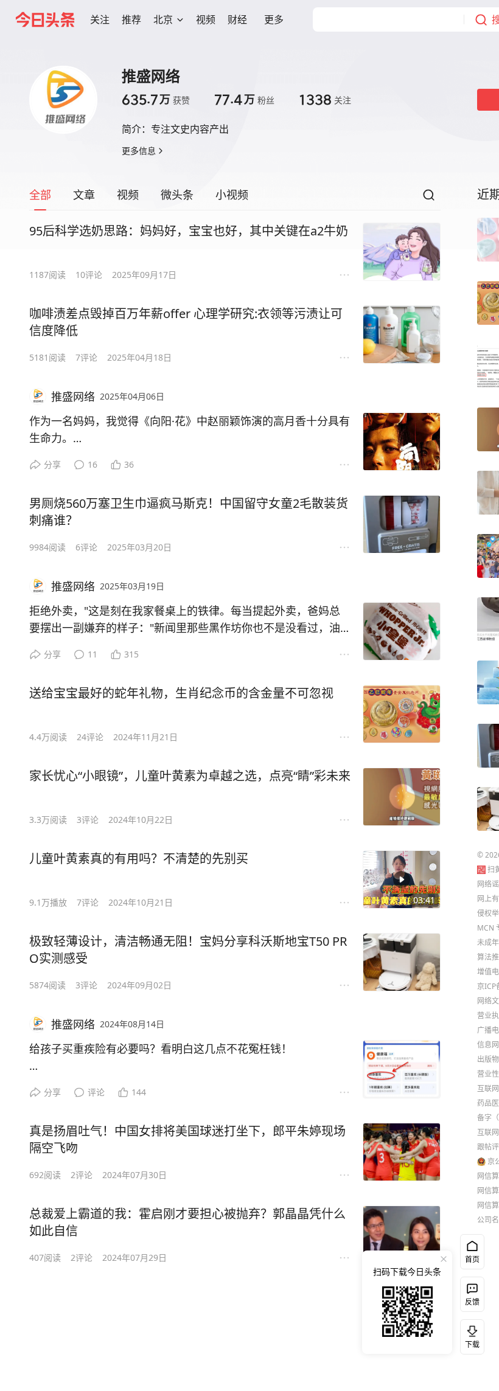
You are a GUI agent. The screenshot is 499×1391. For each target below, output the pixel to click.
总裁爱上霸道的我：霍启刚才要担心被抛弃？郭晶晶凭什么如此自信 (187, 1222)
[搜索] (428, 198)
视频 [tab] (128, 194)
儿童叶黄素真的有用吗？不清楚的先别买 (138, 858)
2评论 (81, 1175)
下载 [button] (470, 1334)
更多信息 (139, 150)
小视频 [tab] (231, 194)
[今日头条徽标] (45, 19)
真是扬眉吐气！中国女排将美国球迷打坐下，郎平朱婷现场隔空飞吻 (187, 1139)
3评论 (88, 819)
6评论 (86, 547)
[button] (100, 19)
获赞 (156, 99)
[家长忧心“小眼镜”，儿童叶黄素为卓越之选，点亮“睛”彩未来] (401, 796)
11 (92, 654)
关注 (325, 99)
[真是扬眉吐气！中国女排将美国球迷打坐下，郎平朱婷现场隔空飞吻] (401, 1152)
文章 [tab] (84, 194)
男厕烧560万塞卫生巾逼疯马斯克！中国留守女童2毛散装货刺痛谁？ (188, 512)
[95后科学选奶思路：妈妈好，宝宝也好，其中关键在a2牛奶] (401, 251)
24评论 (90, 737)
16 (92, 464)
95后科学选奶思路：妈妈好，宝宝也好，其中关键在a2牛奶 (188, 231)
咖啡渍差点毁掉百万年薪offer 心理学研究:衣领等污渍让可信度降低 (186, 322)
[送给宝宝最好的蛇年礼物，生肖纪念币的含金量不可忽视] (401, 714)
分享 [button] (52, 464)
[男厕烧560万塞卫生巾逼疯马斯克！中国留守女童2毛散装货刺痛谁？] (401, 524)
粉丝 (244, 99)
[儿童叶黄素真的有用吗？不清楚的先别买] (401, 879)
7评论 (86, 357)
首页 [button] (472, 1259)
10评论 (88, 274)
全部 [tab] (40, 194)
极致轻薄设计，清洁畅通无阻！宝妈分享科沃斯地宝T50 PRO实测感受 (188, 949)
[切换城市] (180, 19)
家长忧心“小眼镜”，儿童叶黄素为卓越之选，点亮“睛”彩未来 (190, 776)
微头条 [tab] (177, 194)
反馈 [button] (472, 1302)
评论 (96, 1092)
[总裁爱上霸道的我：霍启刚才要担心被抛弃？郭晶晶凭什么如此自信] (401, 1234)
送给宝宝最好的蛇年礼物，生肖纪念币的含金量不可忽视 (181, 693)
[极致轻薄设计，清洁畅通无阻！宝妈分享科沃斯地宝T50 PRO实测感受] (401, 962)
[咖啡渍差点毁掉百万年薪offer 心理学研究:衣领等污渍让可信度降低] (401, 334)
